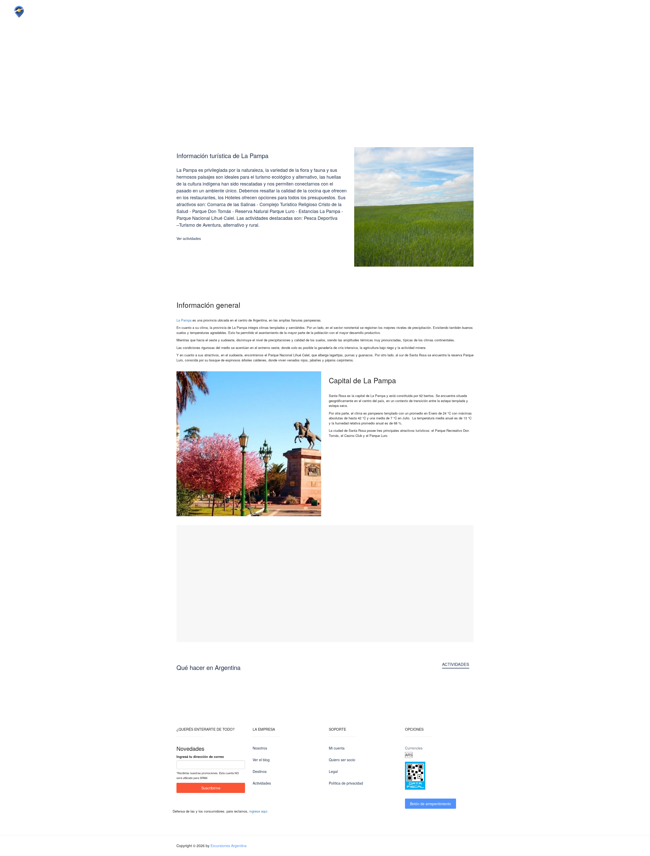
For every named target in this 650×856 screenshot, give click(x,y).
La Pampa (183, 320)
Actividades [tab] (455, 664)
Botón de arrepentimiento (430, 803)
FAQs (246, 11)
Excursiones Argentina (228, 845)
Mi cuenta (337, 748)
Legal (333, 771)
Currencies (413, 748)
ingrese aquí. (258, 811)
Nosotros (260, 748)
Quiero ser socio (342, 759)
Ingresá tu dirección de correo (200, 756)
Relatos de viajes (209, 11)
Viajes (134, 11)
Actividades (166, 11)
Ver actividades (188, 238)
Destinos (105, 11)
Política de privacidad (346, 783)
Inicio (76, 11)
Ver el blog (261, 759)
